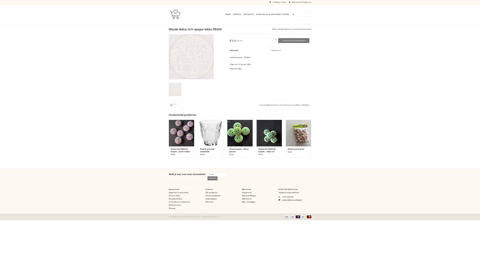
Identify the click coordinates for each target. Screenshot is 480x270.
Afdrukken (305, 105)
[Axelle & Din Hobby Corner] (177, 14)
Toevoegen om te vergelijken (290, 105)
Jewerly (237, 14)
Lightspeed (215, 217)
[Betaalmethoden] (286, 217)
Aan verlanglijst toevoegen (269, 105)
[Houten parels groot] (298, 133)
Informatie (234, 50)
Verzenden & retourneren (179, 202)
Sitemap (172, 208)
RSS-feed (209, 202)
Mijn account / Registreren (301, 2)
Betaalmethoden (175, 199)
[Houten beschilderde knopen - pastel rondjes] (181, 133)
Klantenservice (175, 205)
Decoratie (248, 14)
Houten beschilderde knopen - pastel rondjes (180, 150)
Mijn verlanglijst (248, 202)
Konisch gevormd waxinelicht (207, 150)
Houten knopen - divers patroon (239, 150)
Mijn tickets (247, 199)
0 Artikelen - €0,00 (279, 2)
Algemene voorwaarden (178, 193)
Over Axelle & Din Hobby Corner (272, 14)
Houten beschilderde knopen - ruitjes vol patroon (267, 150)
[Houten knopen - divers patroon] (240, 133)
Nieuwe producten (212, 196)
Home (228, 14)
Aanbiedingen (211, 199)
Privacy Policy (174, 196)
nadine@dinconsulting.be (292, 200)
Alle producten (211, 193)
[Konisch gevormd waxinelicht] (211, 133)
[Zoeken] (292, 14)
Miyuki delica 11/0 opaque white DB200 (294, 29)
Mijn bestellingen (249, 196)
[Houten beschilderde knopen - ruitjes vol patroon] (269, 133)
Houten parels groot (296, 149)
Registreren (247, 193)
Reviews (276, 50)
